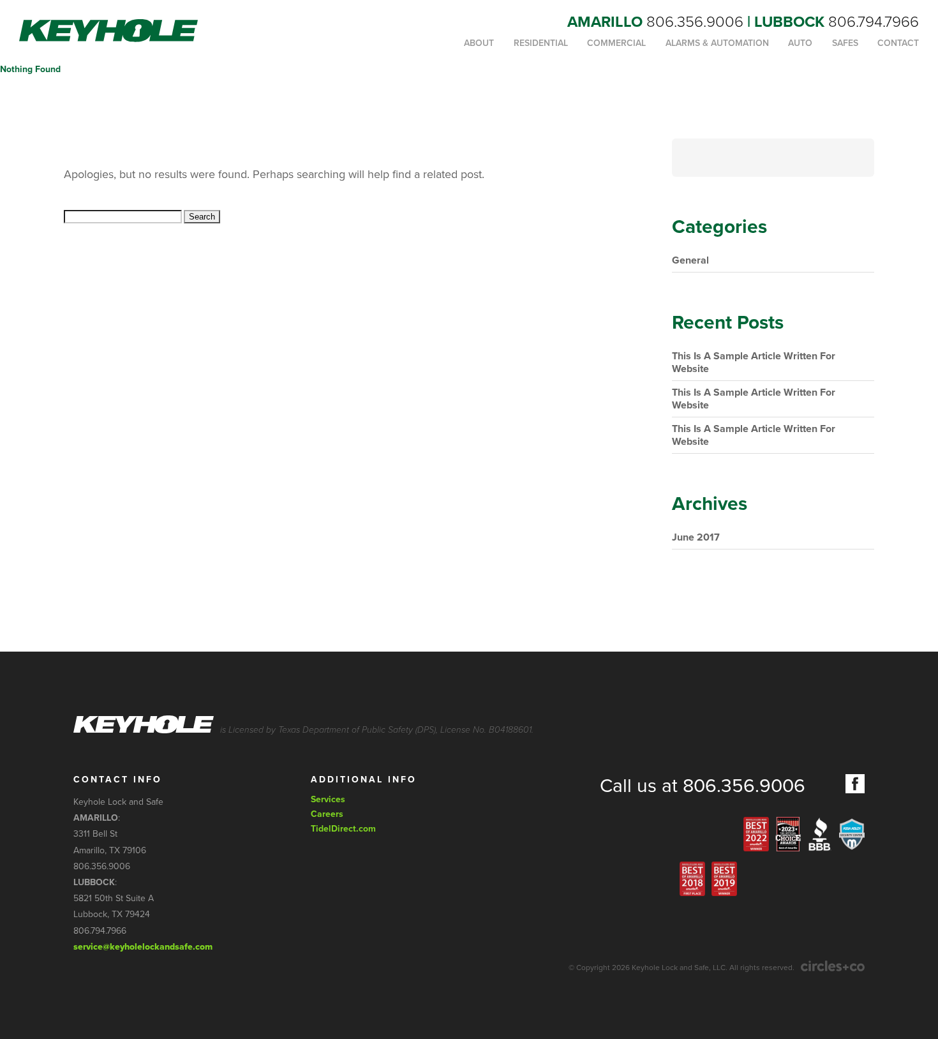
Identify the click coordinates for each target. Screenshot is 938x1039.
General (690, 260)
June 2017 (696, 537)
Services (328, 799)
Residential (541, 43)
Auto (800, 43)
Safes (845, 43)
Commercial (616, 43)
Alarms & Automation (717, 43)
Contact (898, 43)
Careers (327, 814)
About (479, 43)
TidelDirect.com (343, 828)
